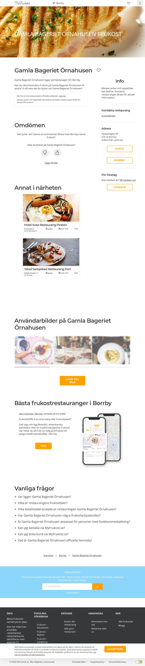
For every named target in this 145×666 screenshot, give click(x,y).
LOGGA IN (119, 187)
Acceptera (115, 649)
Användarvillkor (79, 662)
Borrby (119, 160)
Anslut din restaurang (70, 623)
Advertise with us (99, 630)
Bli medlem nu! (128, 180)
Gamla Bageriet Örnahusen (87, 555)
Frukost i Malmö (41, 633)
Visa (43, 445)
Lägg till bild (51, 162)
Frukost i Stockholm (42, 626)
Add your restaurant (70, 630)
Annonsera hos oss (99, 623)
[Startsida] (22, 3)
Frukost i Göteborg (42, 640)
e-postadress (109, 115)
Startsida (48, 555)
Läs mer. (62, 96)
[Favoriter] (128, 3)
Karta (119, 148)
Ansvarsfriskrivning (117, 662)
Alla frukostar (126, 621)
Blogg (122, 625)
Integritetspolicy (73, 592)
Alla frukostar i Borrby (31, 413)
